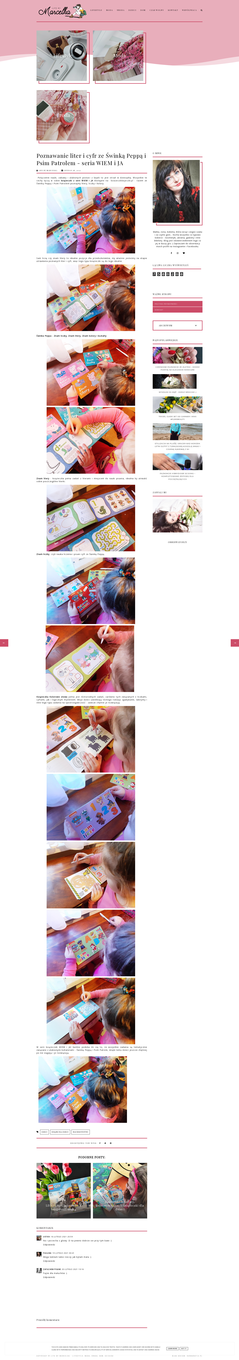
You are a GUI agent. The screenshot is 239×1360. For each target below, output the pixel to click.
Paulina (47, 1253)
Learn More (172, 1348)
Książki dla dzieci (60, 1132)
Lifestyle (96, 10)
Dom (143, 10)
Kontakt (173, 10)
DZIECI (44, 1132)
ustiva (46, 1237)
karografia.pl (194, 1356)
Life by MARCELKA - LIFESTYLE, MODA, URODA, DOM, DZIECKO (82, 1356)
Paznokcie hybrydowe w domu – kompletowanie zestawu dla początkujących (177, 476)
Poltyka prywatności (166, 304)
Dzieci (132, 10)
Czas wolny (157, 10)
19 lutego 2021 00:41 (63, 1253)
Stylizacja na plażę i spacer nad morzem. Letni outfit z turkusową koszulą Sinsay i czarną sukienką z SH (178, 446)
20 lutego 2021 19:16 (73, 1269)
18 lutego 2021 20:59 (62, 1237)
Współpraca (189, 10)
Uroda (120, 10)
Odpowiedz (49, 1244)
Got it (184, 1348)
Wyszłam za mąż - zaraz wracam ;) (177, 392)
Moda (109, 10)
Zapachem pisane (52, 1269)
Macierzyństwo (80, 1132)
